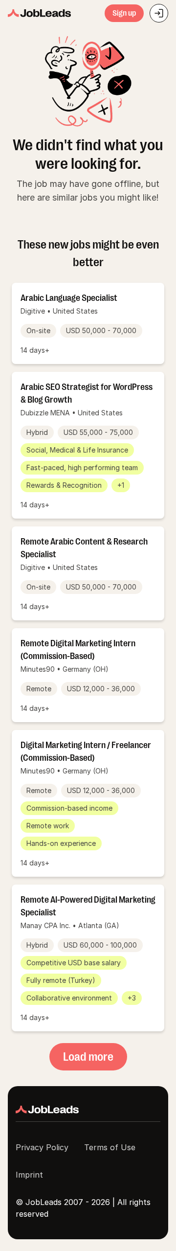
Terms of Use (109, 1147)
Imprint (29, 1175)
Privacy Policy (42, 1147)
